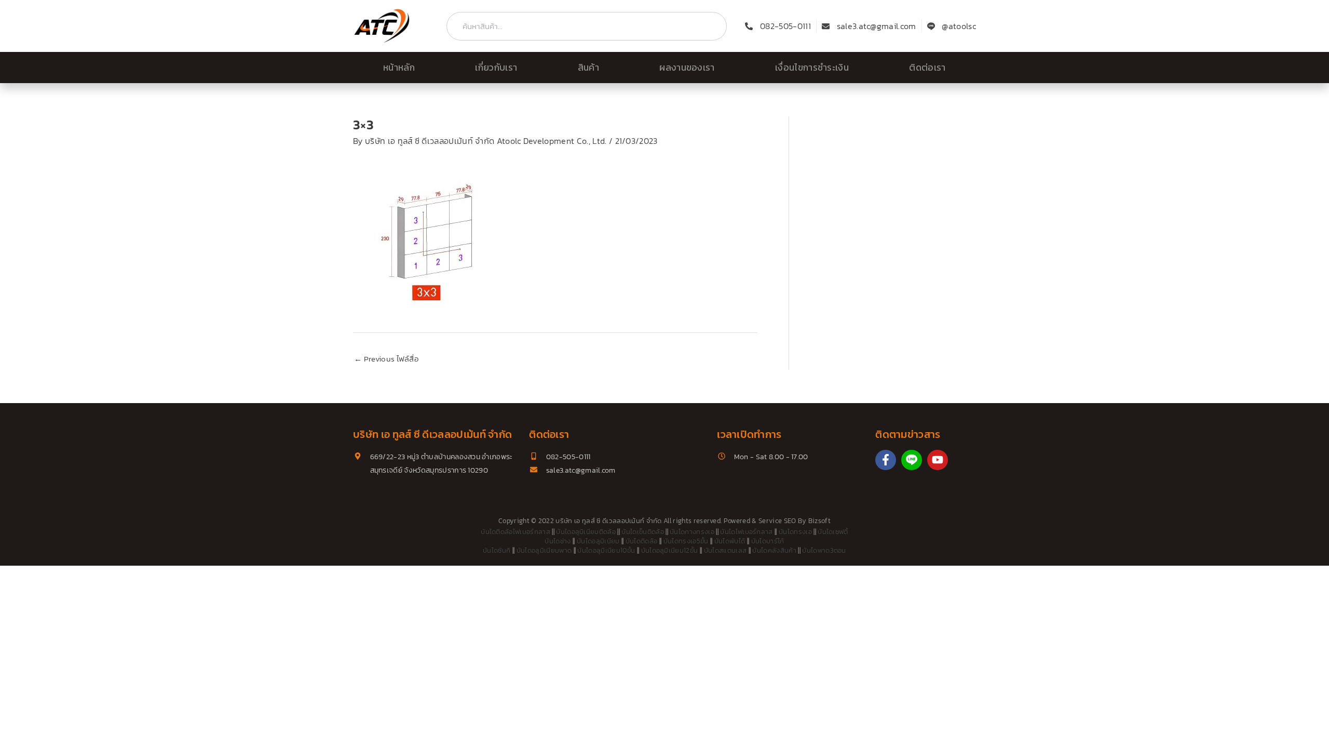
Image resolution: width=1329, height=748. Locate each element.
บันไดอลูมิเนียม (598, 541)
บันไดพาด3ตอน (824, 550)
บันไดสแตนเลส (725, 550)
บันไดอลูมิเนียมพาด (544, 550)
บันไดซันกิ (496, 550)
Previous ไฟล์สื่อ (386, 359)
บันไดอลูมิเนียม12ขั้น (669, 550)
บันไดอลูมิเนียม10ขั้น (606, 550)
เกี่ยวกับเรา (496, 67)
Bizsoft (819, 521)
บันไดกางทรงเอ (692, 532)
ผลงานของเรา (687, 67)
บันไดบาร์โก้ (767, 541)
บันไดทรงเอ (795, 532)
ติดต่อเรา (927, 67)
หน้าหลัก (399, 67)
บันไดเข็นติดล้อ (642, 532)
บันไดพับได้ (729, 541)
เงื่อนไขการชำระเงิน (812, 67)
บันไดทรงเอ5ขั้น (686, 541)
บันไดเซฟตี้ (833, 532)
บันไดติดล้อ (642, 541)
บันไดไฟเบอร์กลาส (746, 532)
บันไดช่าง (558, 541)
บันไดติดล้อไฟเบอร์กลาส (515, 532)
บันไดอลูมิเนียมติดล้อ (586, 532)
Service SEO (777, 521)
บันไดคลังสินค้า (774, 550)
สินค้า (588, 67)
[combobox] (586, 26)
